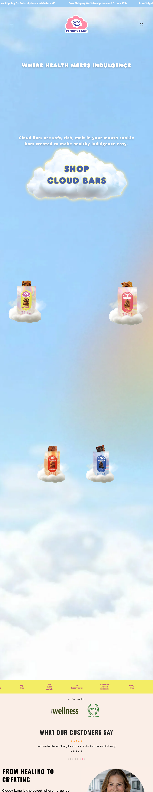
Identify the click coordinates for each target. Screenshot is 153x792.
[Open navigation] (11, 24)
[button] (68, 759)
